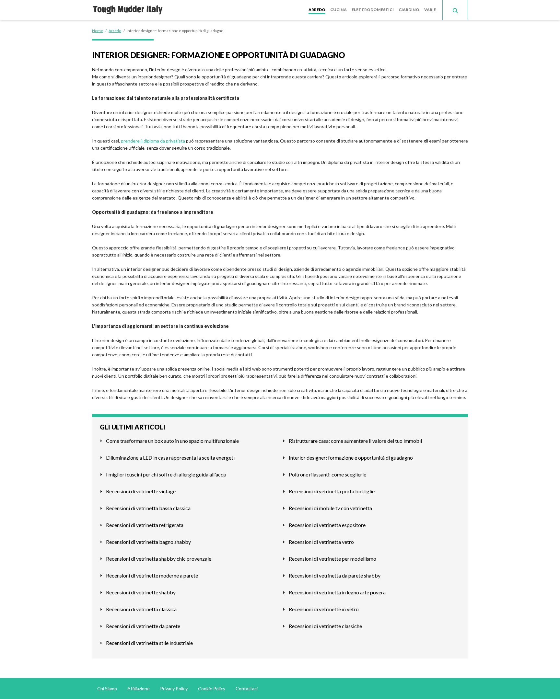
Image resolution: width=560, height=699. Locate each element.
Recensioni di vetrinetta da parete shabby (334, 575)
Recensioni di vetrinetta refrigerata (144, 525)
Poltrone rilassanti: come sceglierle (327, 474)
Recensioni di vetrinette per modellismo (332, 559)
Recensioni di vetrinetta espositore (327, 525)
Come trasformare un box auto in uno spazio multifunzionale (172, 441)
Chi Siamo (107, 688)
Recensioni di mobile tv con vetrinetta (330, 508)
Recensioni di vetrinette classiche (325, 626)
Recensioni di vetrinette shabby (141, 592)
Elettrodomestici (373, 9)
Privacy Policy (174, 688)
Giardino (409, 9)
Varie (430, 9)
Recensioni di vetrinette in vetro (324, 609)
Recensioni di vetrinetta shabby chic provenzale (158, 559)
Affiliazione (138, 688)
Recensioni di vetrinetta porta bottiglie (332, 491)
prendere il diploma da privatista (153, 140)
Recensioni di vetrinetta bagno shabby (148, 542)
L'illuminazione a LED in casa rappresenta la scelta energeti (170, 457)
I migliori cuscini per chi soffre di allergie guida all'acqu (166, 474)
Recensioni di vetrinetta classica (141, 609)
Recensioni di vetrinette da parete (143, 626)
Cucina (338, 9)
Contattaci (247, 688)
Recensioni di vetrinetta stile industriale (149, 643)
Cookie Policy (211, 688)
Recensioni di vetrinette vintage (141, 491)
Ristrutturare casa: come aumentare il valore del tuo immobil (355, 441)
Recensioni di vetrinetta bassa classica (148, 508)
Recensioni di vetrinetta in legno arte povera (337, 592)
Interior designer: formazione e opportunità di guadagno (351, 457)
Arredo (317, 9)
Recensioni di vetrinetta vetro (321, 542)
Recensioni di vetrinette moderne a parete (152, 575)
